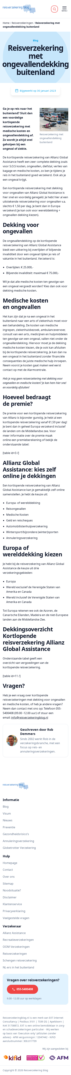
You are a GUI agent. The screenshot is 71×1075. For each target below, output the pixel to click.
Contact (8, 870)
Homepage (10, 863)
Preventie (9, 827)
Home (6, 23)
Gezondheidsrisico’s (16, 834)
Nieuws (7, 820)
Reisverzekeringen (22, 23)
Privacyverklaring (14, 911)
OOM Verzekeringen (16, 947)
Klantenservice (12, 904)
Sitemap (8, 883)
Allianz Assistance (14, 933)
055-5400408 (25, 989)
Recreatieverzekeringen (18, 940)
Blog (6, 806)
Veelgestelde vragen (16, 918)
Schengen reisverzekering (20, 960)
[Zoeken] (54, 9)
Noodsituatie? (12, 890)
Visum (7, 813)
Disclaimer (10, 897)
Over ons (9, 877)
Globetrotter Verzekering (19, 848)
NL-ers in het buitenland (18, 967)
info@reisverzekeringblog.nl (29, 717)
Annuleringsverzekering (18, 841)
